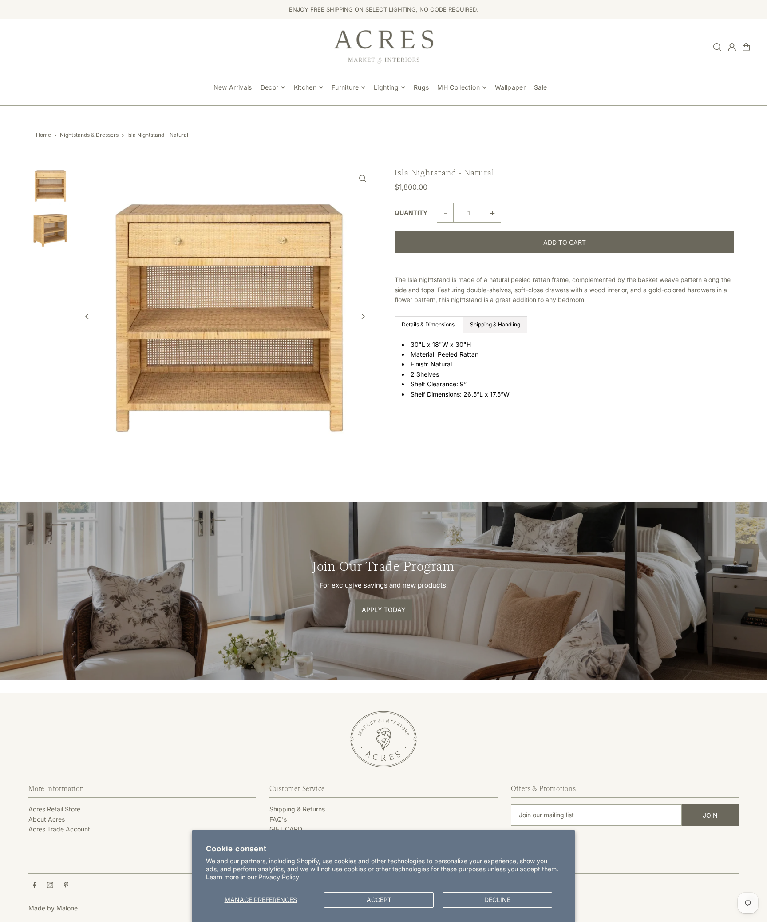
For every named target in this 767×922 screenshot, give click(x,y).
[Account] (732, 47)
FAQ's (278, 819)
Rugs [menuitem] (421, 87)
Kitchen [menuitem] (305, 87)
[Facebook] (34, 885)
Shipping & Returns (297, 809)
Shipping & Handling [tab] (495, 324)
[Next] (362, 316)
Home (43, 134)
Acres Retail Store (54, 809)
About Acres (46, 819)
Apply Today (384, 610)
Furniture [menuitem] (345, 87)
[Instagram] (50, 885)
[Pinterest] (66, 885)
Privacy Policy (278, 877)
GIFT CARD (285, 829)
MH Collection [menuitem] (458, 87)
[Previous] (87, 316)
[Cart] (746, 47)
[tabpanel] (564, 369)
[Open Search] (717, 47)
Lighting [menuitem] (386, 87)
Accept (379, 899)
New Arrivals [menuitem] (232, 87)
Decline (497, 899)
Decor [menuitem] (270, 87)
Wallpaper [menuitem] (510, 87)
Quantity (411, 212)
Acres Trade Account (59, 829)
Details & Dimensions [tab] (429, 324)
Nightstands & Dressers (89, 134)
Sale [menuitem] (540, 87)
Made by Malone (53, 908)
